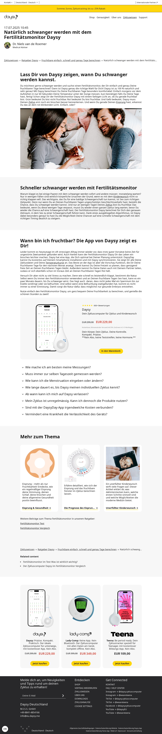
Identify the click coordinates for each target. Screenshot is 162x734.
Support (143, 17)
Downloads (81, 698)
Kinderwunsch (121, 196)
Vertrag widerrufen (86, 688)
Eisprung (121, 102)
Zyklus (31, 102)
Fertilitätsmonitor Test (32, 523)
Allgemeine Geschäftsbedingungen (82, 728)
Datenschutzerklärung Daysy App (130, 728)
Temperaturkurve (55, 262)
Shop (92, 17)
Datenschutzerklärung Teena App (97, 731)
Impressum (122, 731)
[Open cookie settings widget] (5, 729)
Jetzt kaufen (40, 663)
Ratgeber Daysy (30, 60)
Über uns (116, 17)
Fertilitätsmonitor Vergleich (35, 528)
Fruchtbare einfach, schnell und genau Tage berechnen (71, 60)
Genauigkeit (103, 17)
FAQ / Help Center (115, 688)
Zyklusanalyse (82, 702)
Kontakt (110, 684)
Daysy (86, 309)
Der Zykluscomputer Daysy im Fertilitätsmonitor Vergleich (54, 565)
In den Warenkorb (110, 351)
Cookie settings (83, 706)
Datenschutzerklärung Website (106, 728)
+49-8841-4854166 (29, 712)
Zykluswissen (130, 17)
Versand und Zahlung (134, 731)
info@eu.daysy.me (30, 715)
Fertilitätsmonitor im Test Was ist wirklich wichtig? (50, 561)
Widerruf (113, 731)
